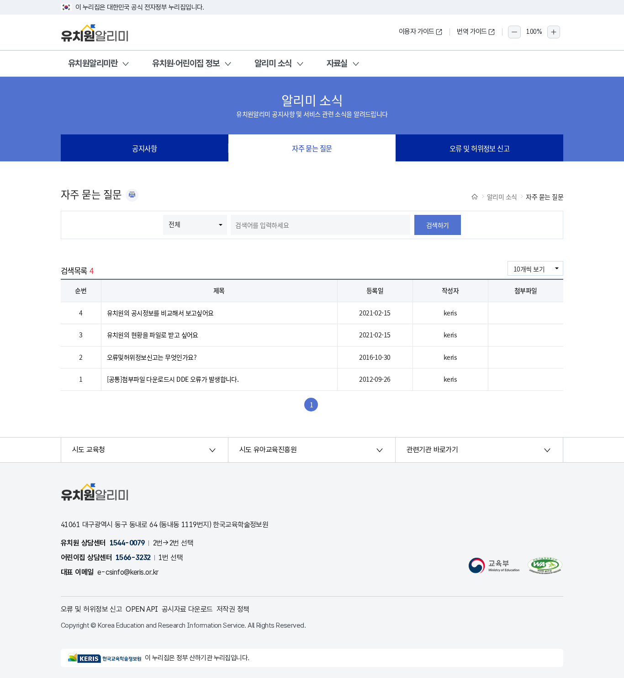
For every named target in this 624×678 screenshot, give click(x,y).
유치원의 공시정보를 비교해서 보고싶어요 (160, 312)
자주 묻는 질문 (312, 148)
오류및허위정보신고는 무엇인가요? (151, 357)
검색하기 (437, 225)
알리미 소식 (273, 63)
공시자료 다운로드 (187, 609)
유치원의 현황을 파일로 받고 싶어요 (152, 334)
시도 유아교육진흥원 (267, 449)
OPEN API (142, 609)
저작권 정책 (233, 609)
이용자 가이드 (416, 31)
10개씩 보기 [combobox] (529, 268)
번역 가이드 (472, 31)
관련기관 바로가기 (432, 449)
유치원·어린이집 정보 (186, 63)
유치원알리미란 (92, 63)
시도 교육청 (88, 449)
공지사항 (144, 148)
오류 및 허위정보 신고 (479, 148)
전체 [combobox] (174, 224)
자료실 (337, 63)
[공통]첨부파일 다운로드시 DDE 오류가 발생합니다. (173, 379)
